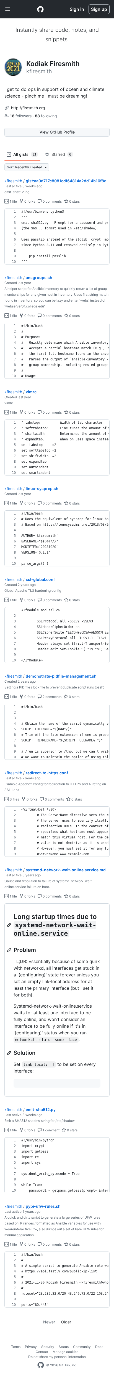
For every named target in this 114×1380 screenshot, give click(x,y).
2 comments (51, 697)
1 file (13, 201)
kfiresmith (13, 180)
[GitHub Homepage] (40, 1365)
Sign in (77, 9)
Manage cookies (65, 1352)
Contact (42, 1352)
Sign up (99, 9)
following (46, 115)
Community (82, 1347)
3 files (14, 799)
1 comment (50, 1130)
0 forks (29, 201)
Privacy (31, 1347)
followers (21, 115)
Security (47, 1347)
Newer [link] (49, 1322)
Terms (15, 1347)
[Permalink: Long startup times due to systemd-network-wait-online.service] (10, 925)
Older (66, 1322)
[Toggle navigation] (7, 9)
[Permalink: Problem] (10, 950)
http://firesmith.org (28, 107)
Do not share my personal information (57, 1357)
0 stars (74, 201)
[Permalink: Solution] (10, 1053)
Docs (99, 1347)
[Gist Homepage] (40, 9)
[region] (57, 237)
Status (64, 1347)
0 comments (52, 201)
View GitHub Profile (57, 132)
